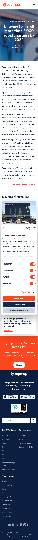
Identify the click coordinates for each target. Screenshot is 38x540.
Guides (4, 447)
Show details (26, 292)
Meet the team (7, 485)
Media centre (7, 501)
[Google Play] (27, 397)
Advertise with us (25, 443)
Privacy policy (7, 512)
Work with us (23, 439)
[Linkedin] (21, 524)
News (5, 22)
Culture (4, 489)
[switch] (33, 270)
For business (25, 430)
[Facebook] (13, 524)
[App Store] (10, 397)
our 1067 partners (15, 239)
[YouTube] (28, 524)
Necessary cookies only (19, 310)
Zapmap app (7, 435)
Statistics (5, 451)
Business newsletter (26, 447)
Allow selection (19, 304)
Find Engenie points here (24, 184)
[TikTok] (24, 524)
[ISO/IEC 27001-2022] (19, 409)
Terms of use (6, 516)
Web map (5, 439)
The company (8, 476)
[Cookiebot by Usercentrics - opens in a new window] (27, 228)
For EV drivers (9, 430)
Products (22, 435)
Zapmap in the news (9, 497)
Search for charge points (8, 464)
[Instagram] (9, 524)
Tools (4, 443)
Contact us (6, 504)
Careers (5, 493)
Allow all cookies (19, 298)
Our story (5, 481)
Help (3, 459)
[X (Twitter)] (17, 524)
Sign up (19, 365)
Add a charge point (9, 469)
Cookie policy (7, 508)
